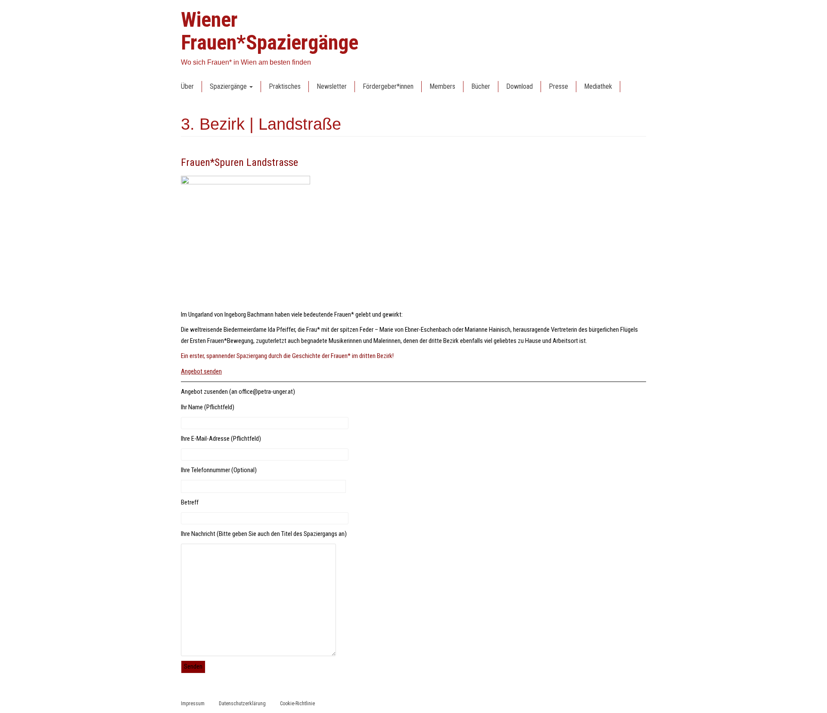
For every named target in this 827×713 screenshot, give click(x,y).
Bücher (480, 86)
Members (442, 86)
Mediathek (598, 86)
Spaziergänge (229, 86)
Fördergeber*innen (388, 86)
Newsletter (332, 86)
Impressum (193, 704)
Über (187, 86)
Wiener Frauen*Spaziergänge (269, 31)
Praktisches (285, 86)
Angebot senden (201, 371)
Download (519, 86)
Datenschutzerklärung (242, 704)
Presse (558, 86)
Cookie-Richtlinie (297, 704)
